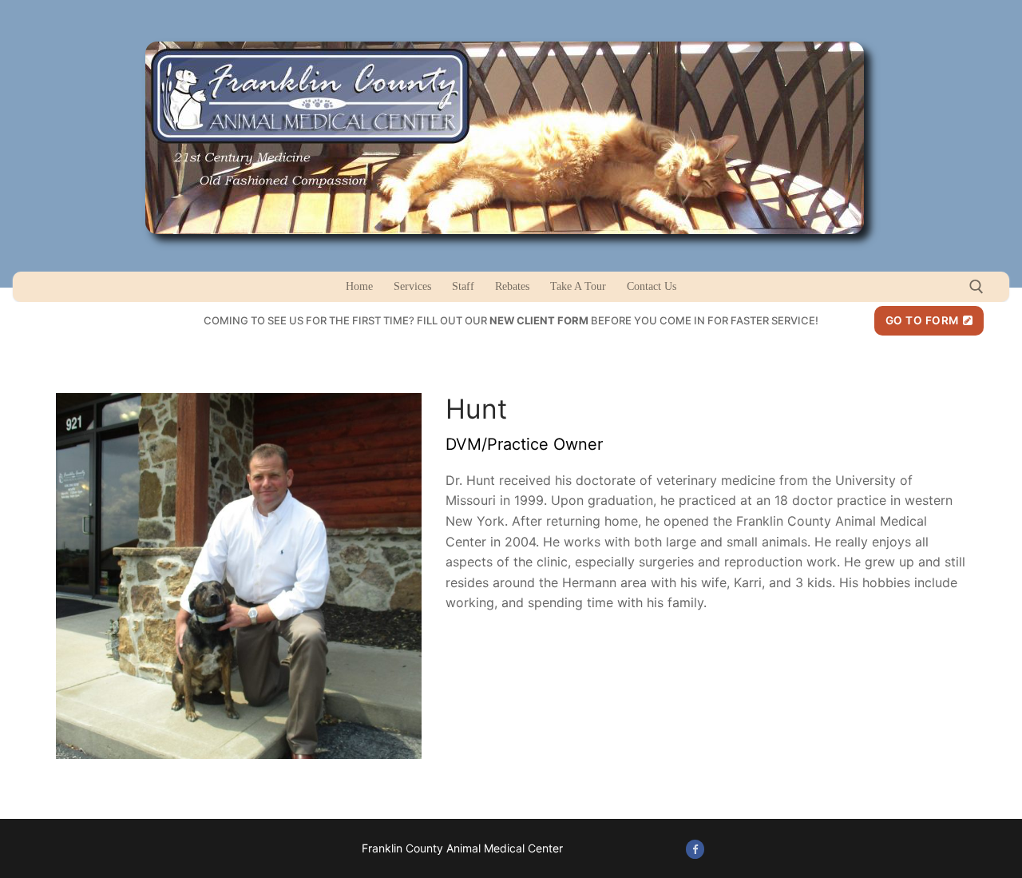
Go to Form (922, 320)
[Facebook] (695, 849)
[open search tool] (976, 287)
